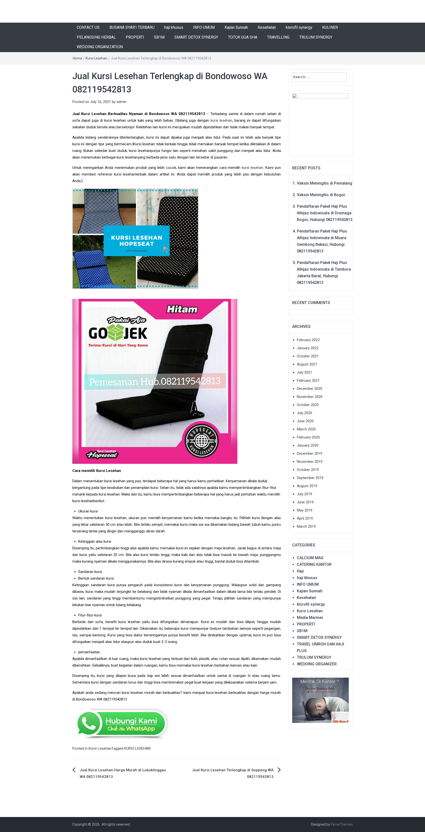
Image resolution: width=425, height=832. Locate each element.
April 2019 (305, 518)
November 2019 (309, 461)
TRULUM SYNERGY (315, 37)
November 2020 (309, 396)
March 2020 (306, 429)
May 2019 (304, 510)
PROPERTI (135, 37)
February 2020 (308, 437)
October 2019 (308, 469)
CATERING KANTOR (314, 564)
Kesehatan (267, 27)
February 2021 (308, 380)
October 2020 (308, 405)
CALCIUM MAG (310, 557)
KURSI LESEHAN (137, 748)
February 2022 (308, 340)
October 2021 (308, 356)
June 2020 (305, 421)
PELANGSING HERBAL (96, 37)
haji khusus (173, 27)
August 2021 (307, 364)
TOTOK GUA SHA (242, 37)
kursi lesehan (221, 120)
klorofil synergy (299, 27)
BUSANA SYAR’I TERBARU (131, 27)
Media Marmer (310, 617)
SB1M (159, 37)
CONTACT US (88, 27)
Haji (300, 571)
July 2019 (304, 494)
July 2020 (304, 413)
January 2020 (308, 445)
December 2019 (309, 453)
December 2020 (309, 388)
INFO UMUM (204, 27)
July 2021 (304, 372)
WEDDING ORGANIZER (317, 664)
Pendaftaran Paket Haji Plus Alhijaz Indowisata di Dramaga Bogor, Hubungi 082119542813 (324, 213)
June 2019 (305, 502)
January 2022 (308, 348)
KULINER (330, 27)
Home (77, 58)
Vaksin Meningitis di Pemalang (324, 183)
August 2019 (307, 486)
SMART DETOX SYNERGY (196, 37)
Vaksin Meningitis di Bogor (321, 194)
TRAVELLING (278, 37)
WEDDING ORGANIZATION (100, 46)
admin (121, 102)
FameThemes (342, 824)
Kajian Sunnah (236, 27)
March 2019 (306, 526)
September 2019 (310, 478)
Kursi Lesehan (96, 58)
